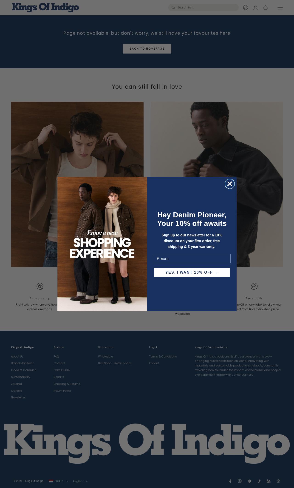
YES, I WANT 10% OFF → (191, 272)
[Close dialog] (229, 183)
